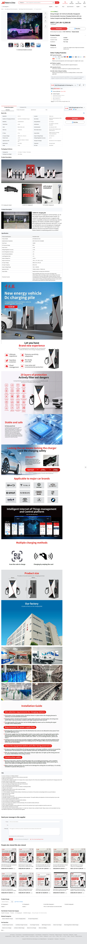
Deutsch (41, 936)
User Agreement (50, 938)
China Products (18, 934)
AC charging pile (25, 904)
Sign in (84, 3)
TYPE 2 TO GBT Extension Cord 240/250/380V (53, 906)
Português (22, 936)
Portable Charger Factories (7, 924)
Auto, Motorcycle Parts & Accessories (11, 9)
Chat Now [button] (78, 28)
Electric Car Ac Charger (6, 927)
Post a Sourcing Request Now (36, 839)
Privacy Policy (62, 938)
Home (2, 9)
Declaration (57, 938)
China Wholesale (38, 934)
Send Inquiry (59, 28)
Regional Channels (58, 934)
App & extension (70, 6)
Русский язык (32, 936)
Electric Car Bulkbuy (43, 927)
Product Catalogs (19, 901)
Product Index (65, 934)
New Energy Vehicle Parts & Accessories (26, 9)
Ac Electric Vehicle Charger (19, 927)
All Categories (5, 6)
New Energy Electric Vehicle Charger (71, 924)
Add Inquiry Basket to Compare (25, 49)
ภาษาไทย (64, 936)
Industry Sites (51, 934)
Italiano (37, 936)
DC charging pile (4, 904)
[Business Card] (83, 113)
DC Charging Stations (37, 9)
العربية (50, 936)
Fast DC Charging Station (21, 918)
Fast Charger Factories (34, 924)
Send (11, 839)
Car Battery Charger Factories (21, 924)
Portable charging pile (69, 904)
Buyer (56, 6)
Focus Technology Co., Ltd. (35, 938)
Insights (75, 934)
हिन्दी (60, 936)
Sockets (24, 906)
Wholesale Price (45, 934)
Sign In (52, 101)
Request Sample (75, 31)
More (2, 930)
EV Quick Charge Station (33, 918)
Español (17, 936)
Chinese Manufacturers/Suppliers (28, 934)
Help (63, 6)
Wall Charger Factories (46, 924)
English (13, 936)
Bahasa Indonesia (79, 936)
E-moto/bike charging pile (49, 904)
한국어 (54, 936)
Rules (85, 6)
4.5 (70, 109)
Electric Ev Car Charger (31, 927)
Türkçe (68, 936)
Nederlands (46, 936)
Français (26, 936)
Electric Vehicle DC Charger (7, 918)
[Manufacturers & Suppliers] (8, 2)
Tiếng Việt (72, 936)
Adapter (2, 906)
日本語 (57, 936)
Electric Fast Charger (57, 924)
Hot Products (12, 934)
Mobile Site (71, 934)
